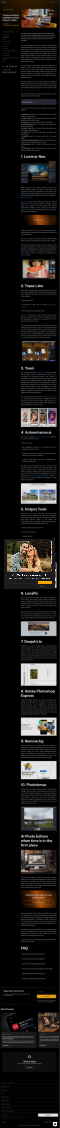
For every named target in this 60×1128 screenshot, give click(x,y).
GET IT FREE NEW (45, 582)
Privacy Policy (42, 586)
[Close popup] (54, 538)
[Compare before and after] (29, 556)
